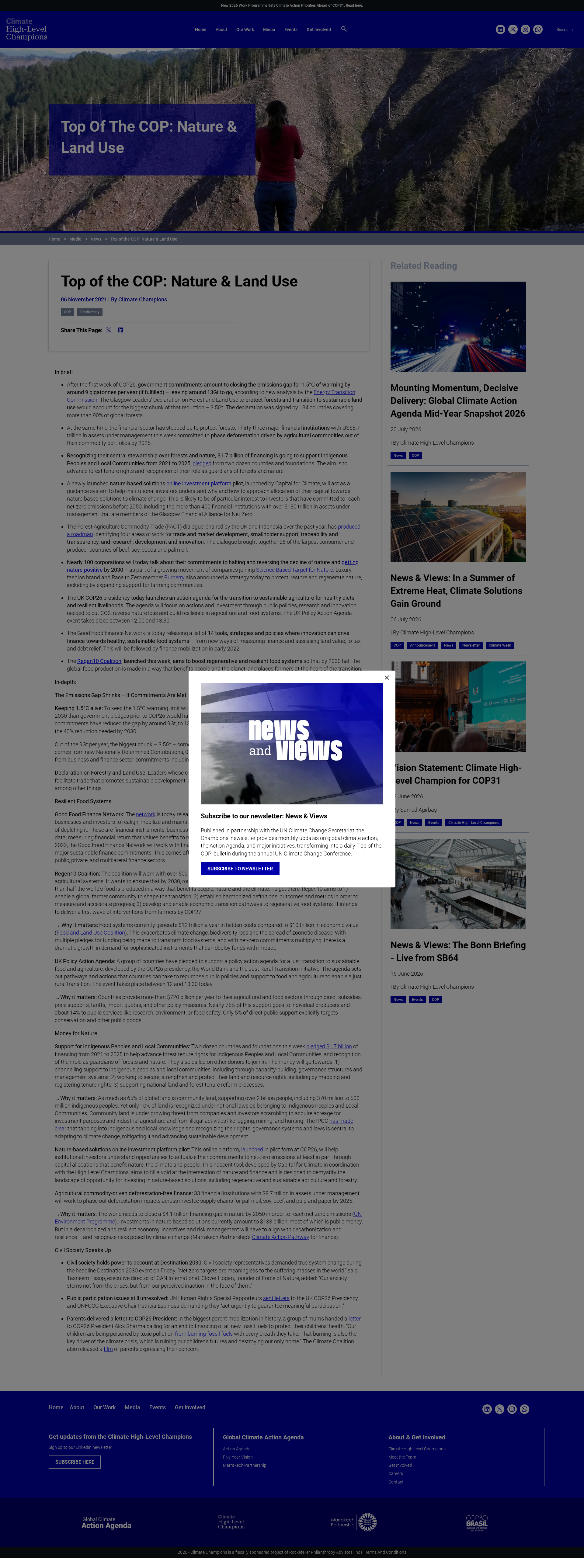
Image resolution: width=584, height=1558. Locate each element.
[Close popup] (386, 678)
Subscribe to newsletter (240, 869)
